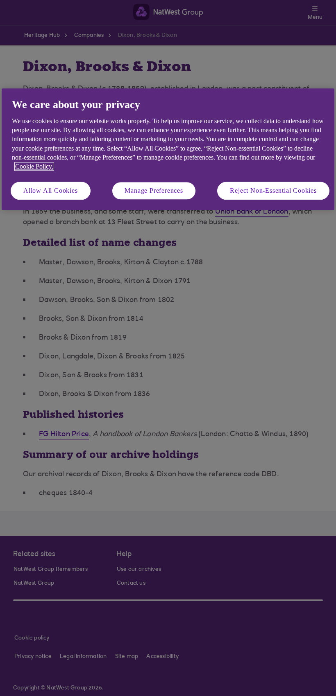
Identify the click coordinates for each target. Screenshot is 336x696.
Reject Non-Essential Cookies (273, 190)
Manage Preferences (154, 190)
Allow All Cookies (50, 190)
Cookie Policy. (34, 166)
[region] (168, 149)
